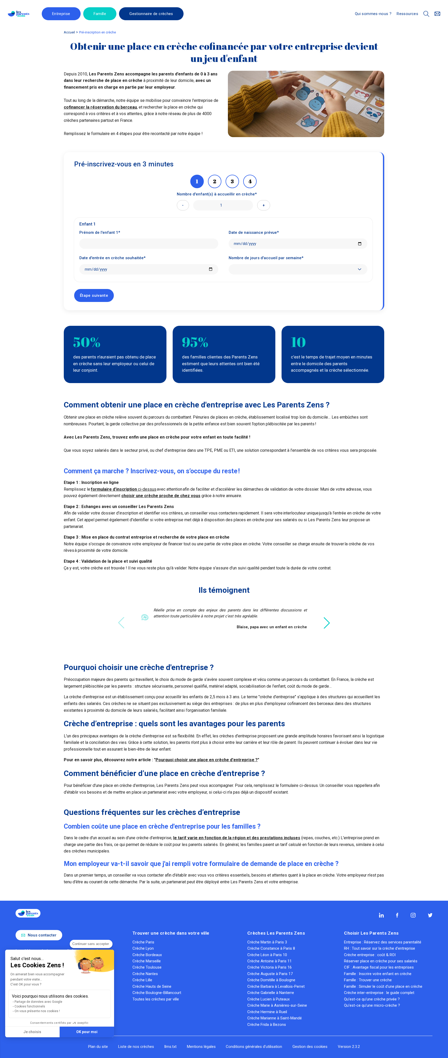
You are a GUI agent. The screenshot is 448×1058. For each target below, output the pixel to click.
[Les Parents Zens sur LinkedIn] (381, 915)
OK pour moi (86, 1032)
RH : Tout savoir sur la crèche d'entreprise (379, 948)
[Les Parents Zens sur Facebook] (397, 915)
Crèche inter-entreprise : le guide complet (379, 992)
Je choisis (32, 1032)
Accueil (69, 32)
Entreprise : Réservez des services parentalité (382, 942)
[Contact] (437, 14)
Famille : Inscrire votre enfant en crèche (377, 973)
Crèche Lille (142, 980)
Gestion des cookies (309, 1046)
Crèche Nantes (145, 973)
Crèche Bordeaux (147, 955)
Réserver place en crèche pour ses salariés (380, 961)
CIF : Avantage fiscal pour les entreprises (379, 967)
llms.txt (170, 1046)
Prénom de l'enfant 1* (99, 232)
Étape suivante (94, 295)
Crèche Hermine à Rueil (267, 1012)
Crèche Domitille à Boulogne (271, 980)
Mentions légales (201, 1046)
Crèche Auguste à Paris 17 (270, 973)
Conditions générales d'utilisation (254, 1046)
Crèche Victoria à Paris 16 (269, 967)
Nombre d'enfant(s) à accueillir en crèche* (217, 194)
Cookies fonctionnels (30, 1006)
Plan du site (98, 1046)
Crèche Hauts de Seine (151, 986)
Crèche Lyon (143, 948)
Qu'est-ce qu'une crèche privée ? (372, 999)
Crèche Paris (143, 942)
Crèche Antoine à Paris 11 (269, 961)
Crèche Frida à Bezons (266, 1024)
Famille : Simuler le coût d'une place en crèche (383, 986)
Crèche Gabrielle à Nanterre (270, 992)
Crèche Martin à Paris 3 (267, 942)
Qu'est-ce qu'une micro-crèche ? (372, 1005)
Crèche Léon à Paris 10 (267, 955)
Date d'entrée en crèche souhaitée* (112, 258)
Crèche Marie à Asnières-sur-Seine (277, 1005)
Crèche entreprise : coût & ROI (370, 955)
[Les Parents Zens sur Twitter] (430, 915)
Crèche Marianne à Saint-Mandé (274, 1018)
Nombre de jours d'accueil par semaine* (266, 258)
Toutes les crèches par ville (155, 999)
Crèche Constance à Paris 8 (271, 948)
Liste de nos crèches (136, 1046)
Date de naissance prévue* (254, 232)
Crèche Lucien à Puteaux (268, 999)
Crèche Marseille (146, 961)
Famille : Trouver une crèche (368, 980)
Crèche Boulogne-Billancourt (156, 992)
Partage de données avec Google (38, 1002)
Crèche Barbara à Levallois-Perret (276, 986)
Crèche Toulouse (147, 967)
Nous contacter (42, 935)
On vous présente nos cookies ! (37, 1011)
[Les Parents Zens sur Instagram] (413, 915)
